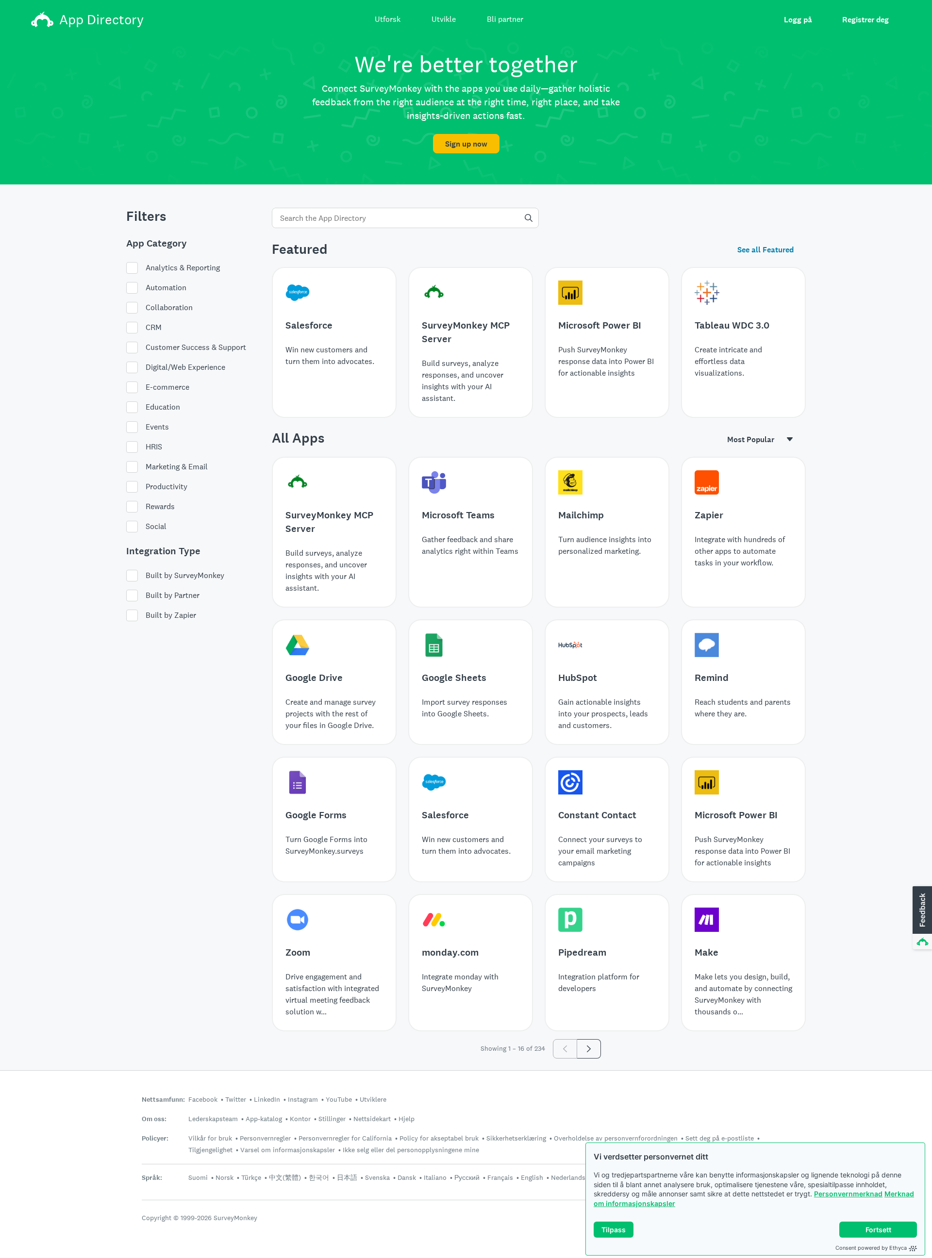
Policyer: (155, 1138)
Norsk (224, 1177)
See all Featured (765, 250)
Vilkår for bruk (210, 1138)
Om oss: (154, 1119)
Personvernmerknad (848, 1194)
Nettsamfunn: (163, 1099)
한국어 (319, 1177)
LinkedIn (267, 1099)
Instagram (303, 1099)
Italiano (435, 1177)
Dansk (407, 1177)
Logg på (798, 20)
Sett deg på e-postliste (719, 1138)
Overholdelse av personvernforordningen (616, 1138)
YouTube (339, 1099)
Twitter (235, 1099)
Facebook (202, 1099)
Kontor (300, 1118)
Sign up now (466, 144)
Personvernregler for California (345, 1138)
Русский (467, 1177)
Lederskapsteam (213, 1118)
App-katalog (264, 1118)
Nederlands (568, 1177)
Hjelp (407, 1118)
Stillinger (332, 1118)
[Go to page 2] (589, 1049)
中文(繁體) (285, 1177)
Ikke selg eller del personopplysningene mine (411, 1149)
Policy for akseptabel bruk (439, 1138)
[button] (921, 918)
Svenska (377, 1177)
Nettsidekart (372, 1118)
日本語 (347, 1177)
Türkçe (251, 1177)
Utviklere (373, 1099)
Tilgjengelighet (210, 1149)
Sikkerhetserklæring (516, 1138)
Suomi (198, 1177)
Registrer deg (865, 20)
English (532, 1177)
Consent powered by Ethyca (871, 1247)
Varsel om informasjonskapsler (287, 1149)
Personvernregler (265, 1138)
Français (500, 1177)
